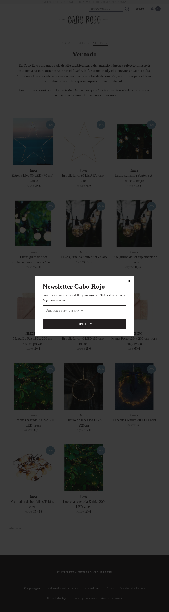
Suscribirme (84, 324)
